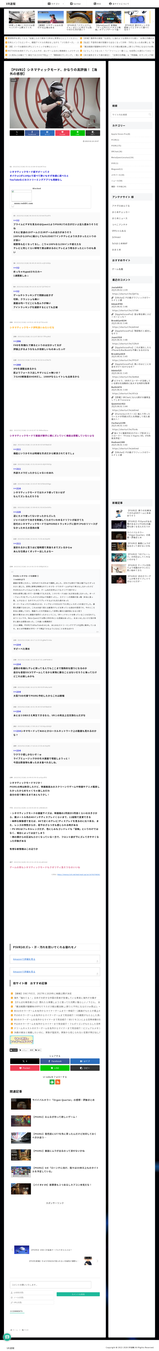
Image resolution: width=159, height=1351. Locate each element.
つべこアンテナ (120, 224)
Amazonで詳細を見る (24, 959)
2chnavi (116, 237)
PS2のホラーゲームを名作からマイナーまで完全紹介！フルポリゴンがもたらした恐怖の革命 (60, 1023)
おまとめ (116, 249)
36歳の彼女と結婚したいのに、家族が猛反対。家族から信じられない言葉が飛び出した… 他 (60, 1032)
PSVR (15, 1050)
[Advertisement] (55, 149)
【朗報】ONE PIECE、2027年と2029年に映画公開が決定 (43, 993)
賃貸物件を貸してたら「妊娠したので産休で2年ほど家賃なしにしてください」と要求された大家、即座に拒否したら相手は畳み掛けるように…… (73, 38)
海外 (39, 1050)
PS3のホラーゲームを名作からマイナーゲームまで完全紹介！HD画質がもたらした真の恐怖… (61, 1015)
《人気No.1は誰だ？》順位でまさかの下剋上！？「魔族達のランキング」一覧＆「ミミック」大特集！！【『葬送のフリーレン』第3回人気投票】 (73, 55)
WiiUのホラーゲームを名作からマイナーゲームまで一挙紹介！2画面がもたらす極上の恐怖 (59, 1010)
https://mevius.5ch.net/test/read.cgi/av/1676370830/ (78, 874)
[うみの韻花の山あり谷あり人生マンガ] (22, 1043)
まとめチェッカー (121, 212)
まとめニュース (120, 218)
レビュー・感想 (27, 1050)
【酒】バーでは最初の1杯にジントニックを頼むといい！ (33, 46)
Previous (6, 21)
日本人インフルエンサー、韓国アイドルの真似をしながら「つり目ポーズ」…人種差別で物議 (49, 42)
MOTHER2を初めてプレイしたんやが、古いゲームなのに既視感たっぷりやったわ (44, 50)
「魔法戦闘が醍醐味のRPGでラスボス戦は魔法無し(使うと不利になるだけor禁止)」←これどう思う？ (65, 1006)
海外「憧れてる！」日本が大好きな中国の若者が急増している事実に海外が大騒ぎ (55, 997)
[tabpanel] (22, 21)
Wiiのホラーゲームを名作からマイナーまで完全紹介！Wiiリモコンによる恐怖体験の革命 (58, 1019)
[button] (93, 133)
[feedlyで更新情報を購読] (52, 1081)
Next (153, 21)
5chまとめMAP (119, 243)
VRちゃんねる (119, 230)
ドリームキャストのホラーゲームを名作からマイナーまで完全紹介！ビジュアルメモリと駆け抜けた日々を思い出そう (73, 1028)
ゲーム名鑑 (117, 269)
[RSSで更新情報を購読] (57, 1081)
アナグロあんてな (121, 205)
